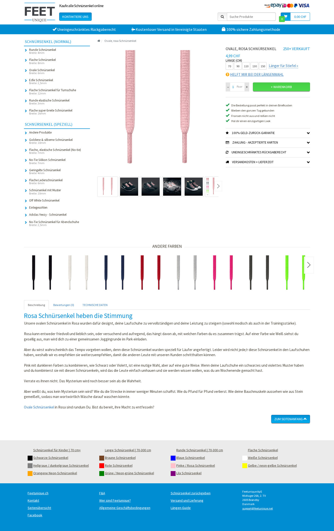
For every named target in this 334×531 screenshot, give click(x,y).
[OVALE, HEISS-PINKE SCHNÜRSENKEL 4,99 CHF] (223, 273)
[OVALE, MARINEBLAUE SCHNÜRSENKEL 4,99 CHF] (114, 273)
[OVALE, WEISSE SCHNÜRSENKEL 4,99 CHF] (78, 273)
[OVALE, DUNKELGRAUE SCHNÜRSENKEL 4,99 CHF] (259, 273)
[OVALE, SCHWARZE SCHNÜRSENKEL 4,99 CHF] (42, 273)
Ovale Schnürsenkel (39, 407)
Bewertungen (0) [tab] (63, 305)
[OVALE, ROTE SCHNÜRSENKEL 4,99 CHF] (151, 273)
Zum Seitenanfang (288, 419)
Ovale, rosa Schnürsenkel (120, 41)
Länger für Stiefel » (283, 65)
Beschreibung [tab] (36, 305)
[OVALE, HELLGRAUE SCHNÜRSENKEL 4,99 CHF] (187, 273)
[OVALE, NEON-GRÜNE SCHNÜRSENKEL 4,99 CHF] (295, 273)
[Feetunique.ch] (40, 12)
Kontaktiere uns (75, 16)
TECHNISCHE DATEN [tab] (95, 305)
